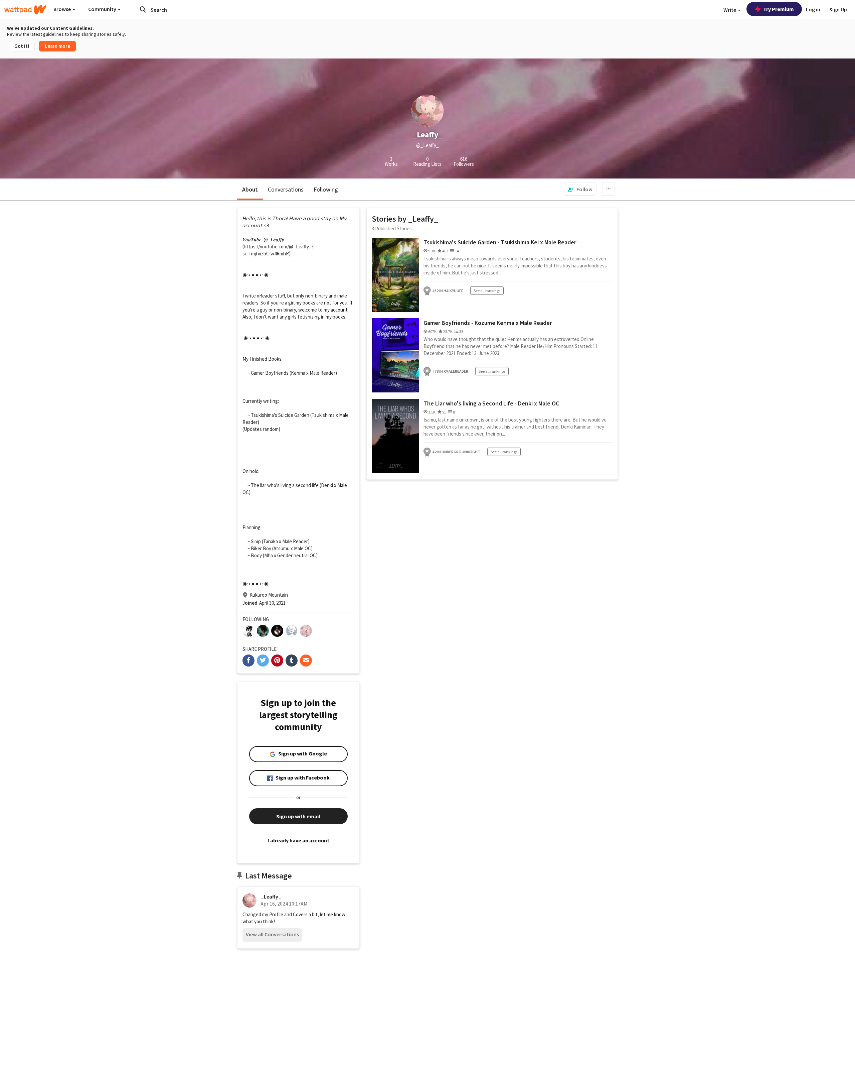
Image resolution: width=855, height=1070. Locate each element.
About (250, 189)
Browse (62, 9)
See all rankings (487, 290)
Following (326, 189)
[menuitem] (580, 189)
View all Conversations (272, 934)
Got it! (21, 46)
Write (730, 9)
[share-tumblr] (292, 661)
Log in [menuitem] (813, 9)
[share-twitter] (263, 661)
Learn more (57, 46)
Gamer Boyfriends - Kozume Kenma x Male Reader (487, 323)
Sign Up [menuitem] (838, 9)
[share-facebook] (248, 661)
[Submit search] (143, 9)
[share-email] (306, 661)
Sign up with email (298, 816)
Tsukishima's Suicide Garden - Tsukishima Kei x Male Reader (499, 242)
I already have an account (298, 840)
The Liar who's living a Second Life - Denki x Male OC (491, 403)
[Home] (25, 10)
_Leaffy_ (271, 897)
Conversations (286, 189)
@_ (267, 239)
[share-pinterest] (277, 661)
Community (102, 9)
